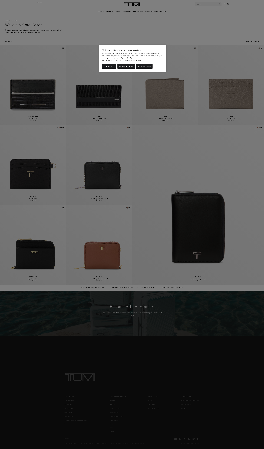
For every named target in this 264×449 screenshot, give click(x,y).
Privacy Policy (124, 60)
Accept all (109, 66)
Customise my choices (144, 66)
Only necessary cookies (126, 66)
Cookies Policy (137, 60)
